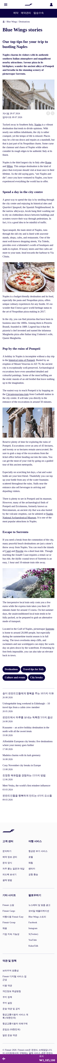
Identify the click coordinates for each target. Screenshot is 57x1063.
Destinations (24, 22)
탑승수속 (39, 13)
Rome (48, 162)
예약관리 (26, 13)
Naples (37, 124)
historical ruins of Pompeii (22, 360)
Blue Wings (12, 22)
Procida (19, 551)
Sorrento (50, 629)
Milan (10, 166)
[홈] (28, 4)
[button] (6, 4)
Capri (8, 551)
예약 (15, 13)
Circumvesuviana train (17, 394)
